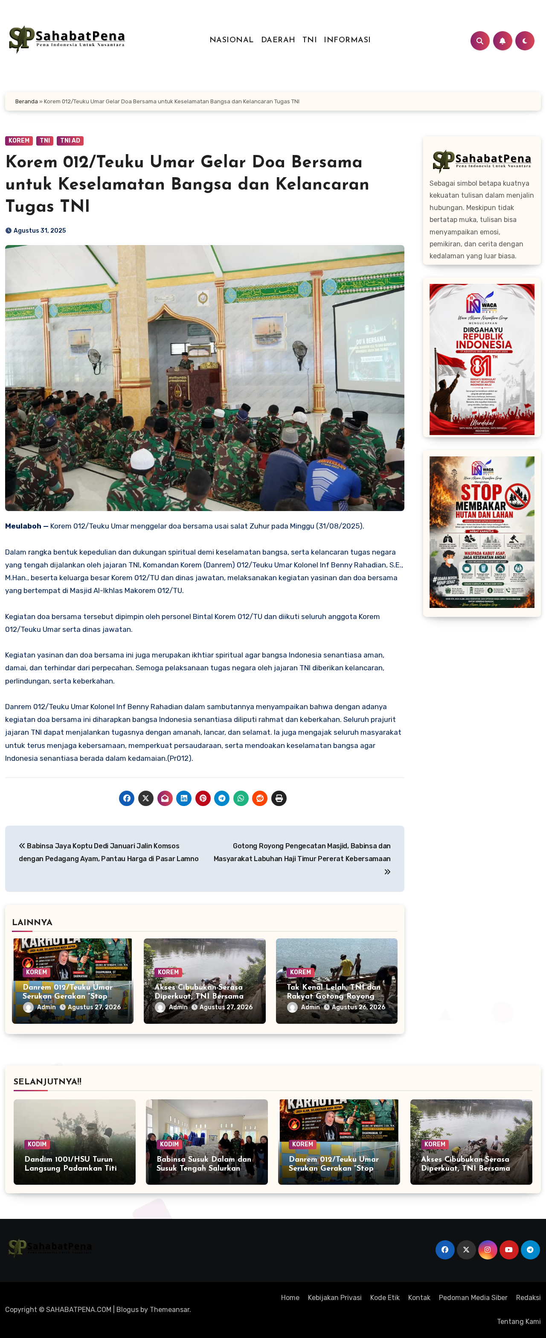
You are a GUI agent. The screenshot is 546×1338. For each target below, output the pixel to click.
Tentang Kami (519, 1322)
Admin (46, 1007)
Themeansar (169, 1310)
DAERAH (278, 40)
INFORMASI (347, 40)
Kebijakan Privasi (335, 1298)
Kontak (419, 1298)
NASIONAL (231, 40)
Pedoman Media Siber (473, 1298)
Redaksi (528, 1298)
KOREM (19, 140)
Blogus (127, 1310)
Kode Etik (385, 1298)
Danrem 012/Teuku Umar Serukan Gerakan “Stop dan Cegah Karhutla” (68, 997)
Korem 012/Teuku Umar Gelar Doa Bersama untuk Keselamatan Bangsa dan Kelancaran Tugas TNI (187, 185)
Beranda (26, 101)
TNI (309, 40)
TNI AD (70, 140)
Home (290, 1298)
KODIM (37, 1144)
